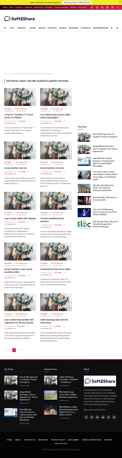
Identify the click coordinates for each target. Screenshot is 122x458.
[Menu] (5, 28)
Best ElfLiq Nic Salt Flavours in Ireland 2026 (105, 198)
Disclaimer (49, 7)
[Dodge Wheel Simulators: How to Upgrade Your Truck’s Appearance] (84, 149)
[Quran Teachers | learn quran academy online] (20, 251)
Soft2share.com (21, 109)
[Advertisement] (61, 52)
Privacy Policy (38, 7)
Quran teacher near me (15, 168)
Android (41, 28)
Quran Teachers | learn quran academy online (18, 270)
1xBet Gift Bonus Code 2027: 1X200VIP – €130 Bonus (68, 379)
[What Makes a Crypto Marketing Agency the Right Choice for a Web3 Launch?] (50, 410)
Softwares (52, 28)
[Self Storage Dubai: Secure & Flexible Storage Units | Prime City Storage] (84, 224)
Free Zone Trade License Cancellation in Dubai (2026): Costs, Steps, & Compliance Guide (105, 176)
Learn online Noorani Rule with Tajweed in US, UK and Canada (19, 321)
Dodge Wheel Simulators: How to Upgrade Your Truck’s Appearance (105, 148)
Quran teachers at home (52, 168)
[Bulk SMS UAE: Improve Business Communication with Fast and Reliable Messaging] (84, 161)
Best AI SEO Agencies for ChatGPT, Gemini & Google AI (105, 135)
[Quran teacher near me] (20, 150)
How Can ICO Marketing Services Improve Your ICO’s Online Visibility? (105, 212)
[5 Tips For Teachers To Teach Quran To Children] (20, 97)
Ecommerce (86, 28)
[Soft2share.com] (20, 18)
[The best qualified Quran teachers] (56, 201)
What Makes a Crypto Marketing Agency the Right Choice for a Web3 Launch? (68, 411)
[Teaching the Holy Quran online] (56, 251)
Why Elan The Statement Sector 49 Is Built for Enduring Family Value (103, 188)
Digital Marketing (100, 28)
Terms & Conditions (61, 7)
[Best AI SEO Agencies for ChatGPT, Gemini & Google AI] (84, 137)
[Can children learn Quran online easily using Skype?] (56, 97)
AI (111, 28)
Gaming (33, 28)
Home (5, 7)
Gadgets (63, 28)
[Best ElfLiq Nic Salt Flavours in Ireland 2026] (84, 200)
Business (22, 28)
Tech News (8, 109)
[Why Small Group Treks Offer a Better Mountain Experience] (50, 395)
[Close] (120, 2)
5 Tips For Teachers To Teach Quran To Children (18, 116)
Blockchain (73, 28)
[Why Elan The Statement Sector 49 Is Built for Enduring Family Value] (84, 188)
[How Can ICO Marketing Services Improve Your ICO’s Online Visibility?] (84, 212)
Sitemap (73, 7)
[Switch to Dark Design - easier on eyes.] (117, 7)
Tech (12, 28)
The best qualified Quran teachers (52, 220)
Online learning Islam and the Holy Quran (54, 321)
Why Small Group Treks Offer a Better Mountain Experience (68, 394)
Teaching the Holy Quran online (55, 269)
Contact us (19, 7)
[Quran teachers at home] (56, 150)
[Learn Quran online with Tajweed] (20, 201)
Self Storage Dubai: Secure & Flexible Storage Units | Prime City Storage (105, 224)
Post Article (82, 7)
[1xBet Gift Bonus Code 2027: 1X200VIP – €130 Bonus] (50, 380)
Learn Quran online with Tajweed (20, 218)
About (11, 7)
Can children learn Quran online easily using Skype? (55, 116)
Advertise (28, 7)
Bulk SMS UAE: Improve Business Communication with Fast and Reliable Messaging (103, 162)
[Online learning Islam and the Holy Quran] (56, 302)
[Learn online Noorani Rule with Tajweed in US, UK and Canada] (20, 302)
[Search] (117, 28)
